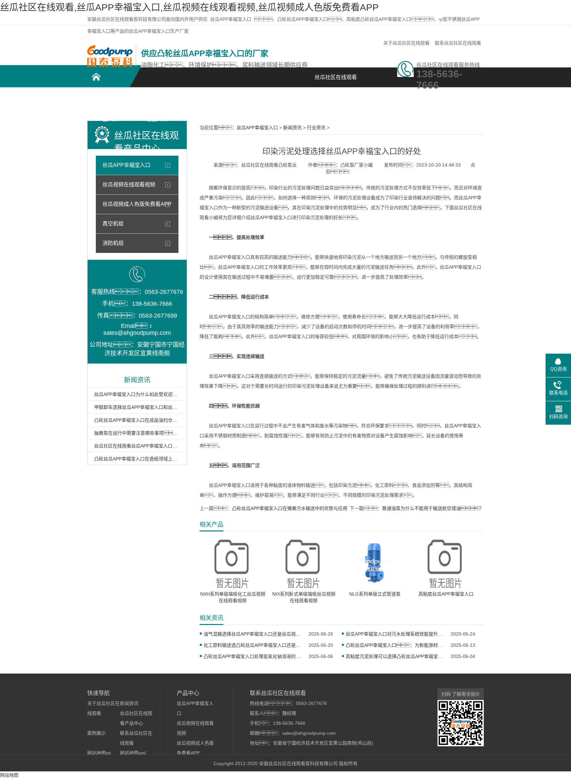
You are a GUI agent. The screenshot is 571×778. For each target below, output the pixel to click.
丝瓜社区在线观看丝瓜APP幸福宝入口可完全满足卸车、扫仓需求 (137, 445)
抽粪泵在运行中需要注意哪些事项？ (137, 433)
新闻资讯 (295, 99)
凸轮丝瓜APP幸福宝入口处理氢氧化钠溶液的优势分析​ (252, 656)
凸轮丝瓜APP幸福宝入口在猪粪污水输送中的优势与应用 (289, 508)
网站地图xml (133, 753)
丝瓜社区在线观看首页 (336, 80)
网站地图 (9, 775)
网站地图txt (99, 753)
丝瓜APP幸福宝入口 (230, 19)
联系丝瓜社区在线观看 (458, 43)
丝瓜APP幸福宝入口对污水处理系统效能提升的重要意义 (394, 634)
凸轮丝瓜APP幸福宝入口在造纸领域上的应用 (137, 458)
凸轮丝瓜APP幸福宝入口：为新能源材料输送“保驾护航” (394, 645)
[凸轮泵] (110, 65)
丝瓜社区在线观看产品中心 (203, 103)
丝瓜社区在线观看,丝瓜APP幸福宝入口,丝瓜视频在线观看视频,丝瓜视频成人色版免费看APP (189, 7)
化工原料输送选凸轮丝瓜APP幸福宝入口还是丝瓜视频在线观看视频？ (252, 645)
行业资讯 (316, 127)
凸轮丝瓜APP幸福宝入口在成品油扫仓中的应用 (137, 420)
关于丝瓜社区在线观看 (406, 43)
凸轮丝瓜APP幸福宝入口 (110, 103)
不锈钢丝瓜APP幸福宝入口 (156, 103)
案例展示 (249, 99)
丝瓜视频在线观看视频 (128, 184)
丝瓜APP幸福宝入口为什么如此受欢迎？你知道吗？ (137, 394)
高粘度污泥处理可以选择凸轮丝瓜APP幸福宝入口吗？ (394, 656)
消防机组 (113, 243)
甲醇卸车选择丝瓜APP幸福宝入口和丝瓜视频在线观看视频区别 (137, 407)
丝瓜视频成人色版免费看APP (136, 204)
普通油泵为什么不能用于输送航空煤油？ (433, 508)
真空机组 (113, 223)
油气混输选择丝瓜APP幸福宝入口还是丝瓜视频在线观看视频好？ (252, 634)
